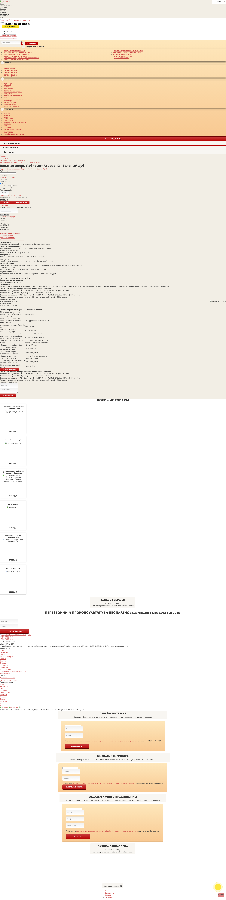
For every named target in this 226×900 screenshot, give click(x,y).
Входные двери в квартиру (35, 47)
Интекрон (4, 686)
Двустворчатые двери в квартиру (17, 56)
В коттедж (8, 101)
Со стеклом (8, 118)
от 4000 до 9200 (10, 67)
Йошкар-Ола (5, 693)
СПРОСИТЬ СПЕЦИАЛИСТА (14, 631)
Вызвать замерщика (8, 36)
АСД (1, 703)
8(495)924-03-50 (18, 196)
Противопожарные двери (13, 99)
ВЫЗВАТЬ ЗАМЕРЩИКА (74, 787)
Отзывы (3, 663)
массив (7, 115)
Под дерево (8, 133)
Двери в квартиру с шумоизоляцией (18, 52)
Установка (3, 7)
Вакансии (4, 667)
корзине (5, 205)
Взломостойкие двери (13, 95)
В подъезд (8, 94)
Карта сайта (4, 15)
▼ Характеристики (7, 177)
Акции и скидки (4, 14)
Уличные (7, 85)
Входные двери (31, 43)
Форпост (3, 695)
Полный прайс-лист (9, 369)
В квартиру (8, 83)
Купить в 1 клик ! (4, 214)
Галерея (2, 10)
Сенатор (3, 701)
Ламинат (7, 127)
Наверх (221, 894)
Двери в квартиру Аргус (123, 56)
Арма (2, 684)
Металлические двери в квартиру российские (21, 58)
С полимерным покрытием (14, 134)
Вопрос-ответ (5, 669)
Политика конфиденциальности (13, 671)
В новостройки (10, 104)
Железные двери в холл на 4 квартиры (128, 51)
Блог (1, 17)
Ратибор (3, 690)
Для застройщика (121, 58)
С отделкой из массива (13, 129)
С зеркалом (8, 120)
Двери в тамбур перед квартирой (16, 54)
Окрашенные (9, 131)
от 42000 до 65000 (10, 76)
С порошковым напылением (15, 122)
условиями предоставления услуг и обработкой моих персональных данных (105, 741)
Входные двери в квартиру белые (16, 59)
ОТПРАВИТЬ (78, 836)
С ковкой (7, 124)
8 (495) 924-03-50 (9, 24)
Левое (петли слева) (5, 185)
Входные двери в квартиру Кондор (127, 52)
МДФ (6, 117)
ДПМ (5, 97)
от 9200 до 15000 (10, 69)
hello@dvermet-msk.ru (9, 34)
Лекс (2, 688)
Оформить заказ (21, 202)
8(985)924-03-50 (6, 196)
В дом (6, 86)
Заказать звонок (10, 27)
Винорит (7, 113)
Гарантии (4, 652)
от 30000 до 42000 (10, 74)
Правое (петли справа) (9, 187)
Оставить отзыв (8, 395)
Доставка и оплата (6, 5)
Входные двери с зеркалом (14, 51)
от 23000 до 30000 (10, 72)
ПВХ (5, 126)
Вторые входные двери (13, 92)
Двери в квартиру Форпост (124, 54)
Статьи (3, 661)
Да (121, 886)
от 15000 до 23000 (10, 70)
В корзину (6, 202)
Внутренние (8, 88)
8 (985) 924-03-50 (23, 24)
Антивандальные (10, 102)
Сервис (3, 659)
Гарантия (3, 9)
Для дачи (7, 90)
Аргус (2, 705)
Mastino (3, 697)
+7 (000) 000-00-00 (7, 637)
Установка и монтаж (8, 680)
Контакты (3, 12)
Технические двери (11, 106)
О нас (2, 4)
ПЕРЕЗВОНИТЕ (76, 746)
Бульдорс (3, 699)
